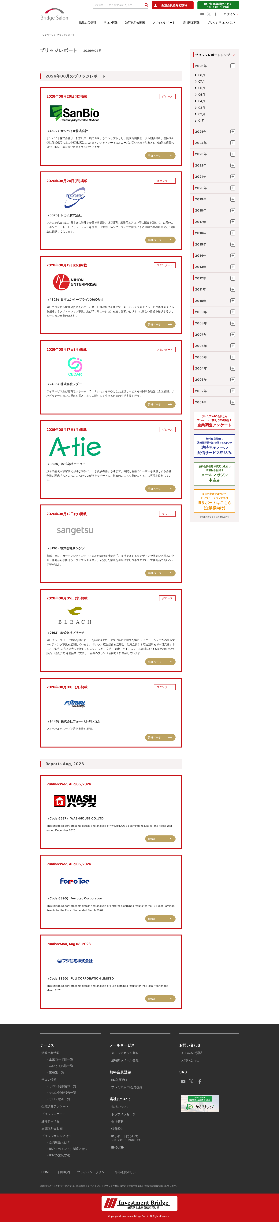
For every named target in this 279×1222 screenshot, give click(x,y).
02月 (201, 114)
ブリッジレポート (163, 22)
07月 (201, 81)
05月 (201, 94)
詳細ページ (154, 155)
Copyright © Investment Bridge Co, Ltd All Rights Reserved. (139, 1216)
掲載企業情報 (87, 22)
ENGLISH (117, 1147)
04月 (201, 101)
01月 (201, 120)
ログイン (230, 14)
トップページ (47, 34)
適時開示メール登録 (125, 1060)
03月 (201, 108)
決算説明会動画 (135, 22)
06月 (201, 88)
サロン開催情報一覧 (62, 1086)
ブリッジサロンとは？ (221, 22)
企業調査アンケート (214, 421)
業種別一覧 (56, 1072)
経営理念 (117, 1129)
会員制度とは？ (59, 1142)
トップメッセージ (123, 1114)
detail (151, 838)
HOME (45, 1172)
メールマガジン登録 (125, 1053)
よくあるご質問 (191, 1053)
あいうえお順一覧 (61, 1066)
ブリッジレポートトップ (212, 55)
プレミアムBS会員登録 (126, 1087)
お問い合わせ (190, 1060)
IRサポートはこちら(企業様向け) (215, 501)
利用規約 (64, 1172)
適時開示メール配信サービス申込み (214, 446)
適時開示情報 (191, 22)
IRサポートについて (127, 1137)
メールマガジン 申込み (215, 474)
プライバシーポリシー (92, 1172)
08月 (201, 75)
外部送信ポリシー (127, 1172)
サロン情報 (110, 22)
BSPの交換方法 (59, 1155)
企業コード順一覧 (61, 1059)
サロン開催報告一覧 (62, 1092)
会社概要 (117, 1121)
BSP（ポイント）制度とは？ (68, 1149)
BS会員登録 (119, 1080)
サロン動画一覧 (59, 1099)
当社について (120, 1107)
